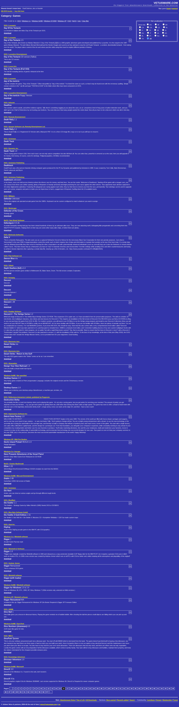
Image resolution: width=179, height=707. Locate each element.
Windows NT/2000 (50, 21)
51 (24, 692)
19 (75, 688)
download (7, 33)
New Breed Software (16, 220)
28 (109, 688)
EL (165, 30)
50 (21, 692)
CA (142, 27)
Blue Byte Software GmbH (18, 512)
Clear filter (85, 21)
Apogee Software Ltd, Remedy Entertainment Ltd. (27, 126)
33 (128, 688)
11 (45, 688)
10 (41, 688)
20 (79, 688)
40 (154, 688)
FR (150, 30)
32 (124, 688)
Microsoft (20, 666)
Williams (12, 196)
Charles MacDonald (16, 464)
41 (158, 688)
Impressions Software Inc (18, 414)
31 (120, 688)
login (169, 8)
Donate (158, 700)
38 (147, 688)
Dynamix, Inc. (13, 148)
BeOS (74, 21)
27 (105, 688)
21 (82, 688)
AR (166, 25)
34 (131, 688)
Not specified (22, 375)
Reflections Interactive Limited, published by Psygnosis (29, 397)
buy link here (19, 11)
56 (43, 692)
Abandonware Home (67, 700)
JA (158, 33)
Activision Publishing (16, 163)
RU (158, 36)
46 (5, 692)
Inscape (17, 451)
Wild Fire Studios (20, 439)
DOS (19, 21)
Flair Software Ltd (15, 256)
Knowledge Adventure (17, 657)
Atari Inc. (12, 524)
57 (47, 692)
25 (97, 688)
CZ (158, 27)
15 (60, 688)
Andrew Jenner (14, 563)
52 (28, 692)
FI (142, 30)
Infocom (12, 102)
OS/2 (69, 21)
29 (113, 688)
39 (150, 688)
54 (36, 692)
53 (32, 692)
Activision (12, 139)
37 (143, 688)
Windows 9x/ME (37, 21)
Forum (175, 700)
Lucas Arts (13, 66)
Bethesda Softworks (16, 235)
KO (165, 33)
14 (56, 688)
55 (39, 692)
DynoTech (20, 624)
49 (17, 692)
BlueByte (12, 500)
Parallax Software (15, 311)
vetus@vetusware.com (48, 704)
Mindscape (13, 208)
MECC (11, 636)
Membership (167, 700)
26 (101, 688)
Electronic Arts (14, 341)
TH (142, 39)
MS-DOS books (6, 11)
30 (116, 688)
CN (150, 27)
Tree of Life (80, 700)
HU (142, 33)
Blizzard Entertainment (25, 476)
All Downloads (91, 700)
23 (90, 688)
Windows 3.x (26, 21)
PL (142, 36)
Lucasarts (12, 25)
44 (169, 688)
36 (139, 688)
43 (165, 688)
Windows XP (62, 21)
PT (150, 36)
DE (157, 30)
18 (71, 688)
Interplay (12, 278)
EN (150, 25)
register (174, 8)
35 (135, 688)
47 (9, 692)
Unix (79, 21)
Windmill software (21, 536)
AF (158, 25)
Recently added (123, 700)
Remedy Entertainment (17, 117)
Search (132, 700)
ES (166, 36)
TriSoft (11, 265)
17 (67, 688)
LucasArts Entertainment (18, 54)
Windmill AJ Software (16, 549)
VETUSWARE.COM (166, 2)
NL (166, 27)
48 (13, 692)
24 (94, 688)
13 (52, 688)
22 (86, 688)
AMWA (11, 609)
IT (150, 33)
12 (48, 688)
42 (162, 688)
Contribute (151, 700)
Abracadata (13, 363)
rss (59, 704)
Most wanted (111, 700)
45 (173, 688)
